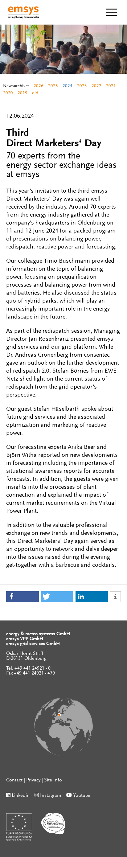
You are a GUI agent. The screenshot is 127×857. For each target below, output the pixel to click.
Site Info (53, 780)
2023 (82, 86)
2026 (38, 86)
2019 (22, 93)
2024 (67, 86)
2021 (111, 86)
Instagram (50, 795)
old (35, 93)
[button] (22, 596)
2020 (8, 93)
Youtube (81, 795)
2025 (53, 86)
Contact (14, 780)
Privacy (33, 780)
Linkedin (21, 795)
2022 (96, 86)
